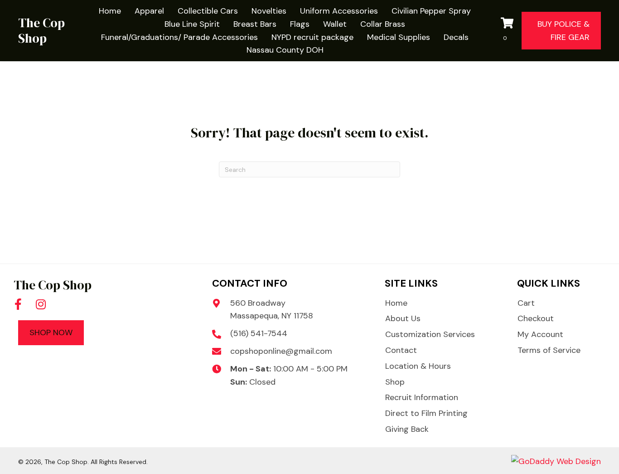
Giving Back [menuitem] (407, 429)
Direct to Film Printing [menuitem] (426, 413)
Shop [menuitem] (395, 381)
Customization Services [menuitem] (430, 334)
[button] (18, 304)
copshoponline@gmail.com (281, 351)
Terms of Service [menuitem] (548, 350)
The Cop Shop (41, 30)
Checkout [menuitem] (535, 318)
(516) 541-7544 (258, 333)
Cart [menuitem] (526, 303)
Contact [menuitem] (401, 350)
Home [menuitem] (396, 303)
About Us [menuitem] (403, 318)
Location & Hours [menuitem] (418, 366)
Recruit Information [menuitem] (421, 397)
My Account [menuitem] (540, 334)
